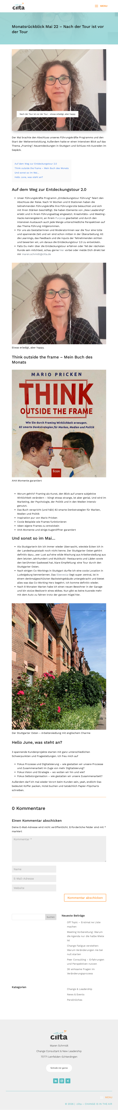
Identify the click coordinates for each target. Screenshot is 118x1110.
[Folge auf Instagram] (61, 1080)
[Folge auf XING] (67, 1080)
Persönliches (74, 999)
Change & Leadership (79, 989)
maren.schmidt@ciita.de (36, 254)
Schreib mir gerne (59, 1068)
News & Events (75, 994)
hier (61, 250)
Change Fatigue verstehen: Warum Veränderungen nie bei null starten (85, 950)
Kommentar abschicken (85, 898)
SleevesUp (62, 574)
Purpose (60, 218)
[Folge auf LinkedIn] (55, 1080)
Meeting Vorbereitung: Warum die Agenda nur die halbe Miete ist (85, 936)
